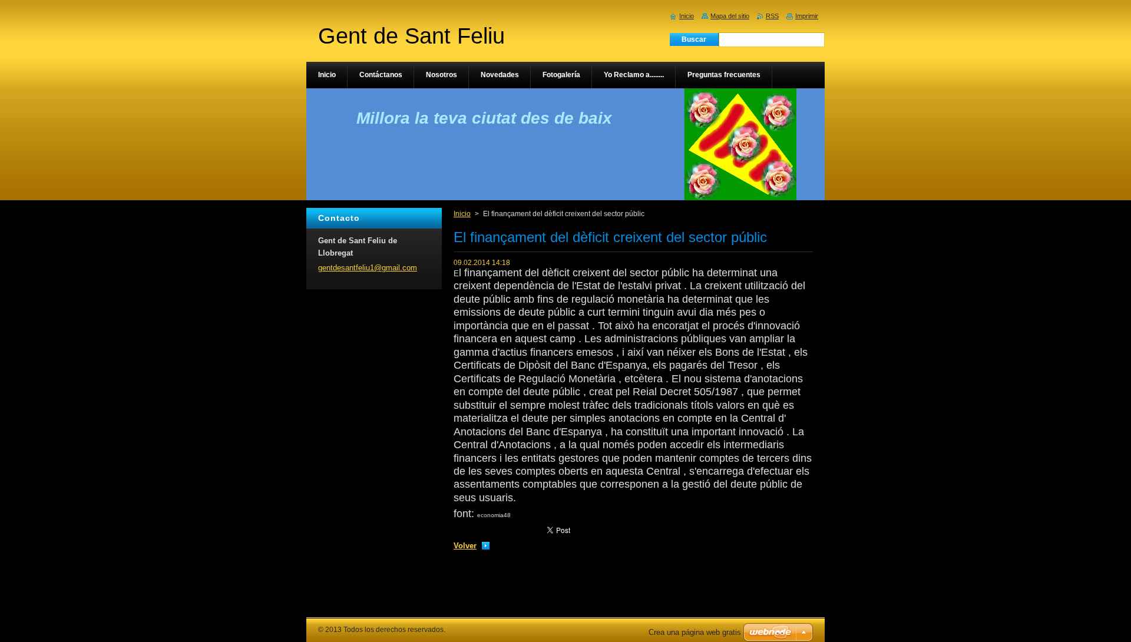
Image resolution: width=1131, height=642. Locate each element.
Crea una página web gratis (695, 632)
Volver (465, 545)
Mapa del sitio (729, 15)
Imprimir (806, 15)
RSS (772, 15)
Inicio (462, 213)
